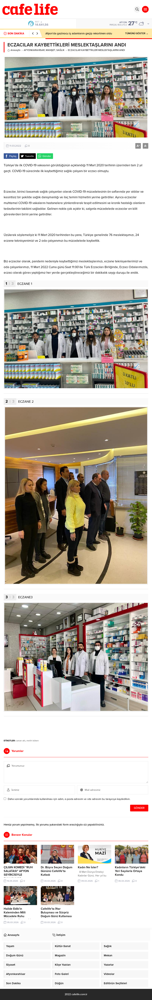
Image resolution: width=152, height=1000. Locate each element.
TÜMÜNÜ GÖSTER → (136, 33)
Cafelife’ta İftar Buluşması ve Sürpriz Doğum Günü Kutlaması (56, 912)
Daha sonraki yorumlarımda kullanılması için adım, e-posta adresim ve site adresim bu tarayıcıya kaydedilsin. (69, 799)
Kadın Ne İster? (88, 867)
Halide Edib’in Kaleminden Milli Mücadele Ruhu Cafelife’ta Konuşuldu (18, 914)
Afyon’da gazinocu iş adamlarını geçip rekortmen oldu (78, 33)
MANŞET (50, 50)
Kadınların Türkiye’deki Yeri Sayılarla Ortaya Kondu (130, 871)
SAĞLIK (60, 50)
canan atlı (20, 740)
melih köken (33, 740)
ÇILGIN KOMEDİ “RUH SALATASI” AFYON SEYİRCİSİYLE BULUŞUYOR (18, 872)
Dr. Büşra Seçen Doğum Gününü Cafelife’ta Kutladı (56, 871)
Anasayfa (15, 50)
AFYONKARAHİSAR (34, 50)
